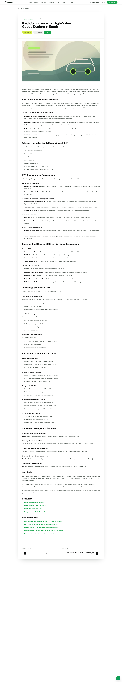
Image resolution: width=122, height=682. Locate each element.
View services (38, 32)
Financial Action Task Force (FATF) (35, 505)
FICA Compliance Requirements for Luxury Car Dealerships (42, 534)
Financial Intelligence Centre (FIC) (34, 502)
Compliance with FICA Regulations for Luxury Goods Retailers (43, 521)
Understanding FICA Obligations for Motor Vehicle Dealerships (43, 530)
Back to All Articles (24, 8)
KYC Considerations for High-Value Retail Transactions (41, 524)
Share (48, 32)
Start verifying (27, 32)
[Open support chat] (118, 678)
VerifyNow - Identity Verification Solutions (37, 512)
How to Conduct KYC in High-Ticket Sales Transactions (41, 527)
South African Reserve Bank (33, 509)
